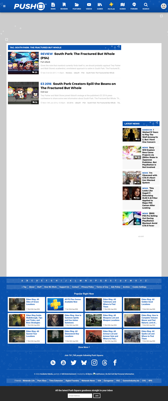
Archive (126, 287)
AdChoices (100, 374)
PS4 (82, 73)
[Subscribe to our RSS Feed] (53, 363)
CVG (144, 381)
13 (138, 157)
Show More (83, 347)
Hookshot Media (46, 374)
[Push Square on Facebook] (115, 363)
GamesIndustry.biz (131, 381)
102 (138, 198)
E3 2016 (70, 103)
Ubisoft (76, 73)
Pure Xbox (41, 381)
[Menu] (4, 6)
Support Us (64, 287)
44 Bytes (88, 374)
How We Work (50, 287)
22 (138, 182)
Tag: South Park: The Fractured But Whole (35, 47)
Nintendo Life (29, 381)
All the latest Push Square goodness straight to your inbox (84, 390)
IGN (99, 381)
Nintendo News (88, 381)
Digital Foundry (72, 381)
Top (24, 287)
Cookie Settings (139, 287)
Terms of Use (102, 287)
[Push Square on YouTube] (63, 363)
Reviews (69, 73)
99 (138, 223)
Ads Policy (115, 287)
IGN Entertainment (69, 374)
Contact (75, 287)
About (31, 287)
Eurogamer (109, 381)
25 (35, 72)
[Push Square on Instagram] (94, 363)
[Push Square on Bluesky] (84, 363)
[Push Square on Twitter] (73, 363)
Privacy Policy (87, 287)
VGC (118, 381)
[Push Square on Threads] (104, 363)
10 (36, 102)
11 (139, 139)
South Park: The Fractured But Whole (100, 73)
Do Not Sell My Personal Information (120, 374)
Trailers (120, 103)
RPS (150, 381)
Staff (39, 287)
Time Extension (56, 381)
